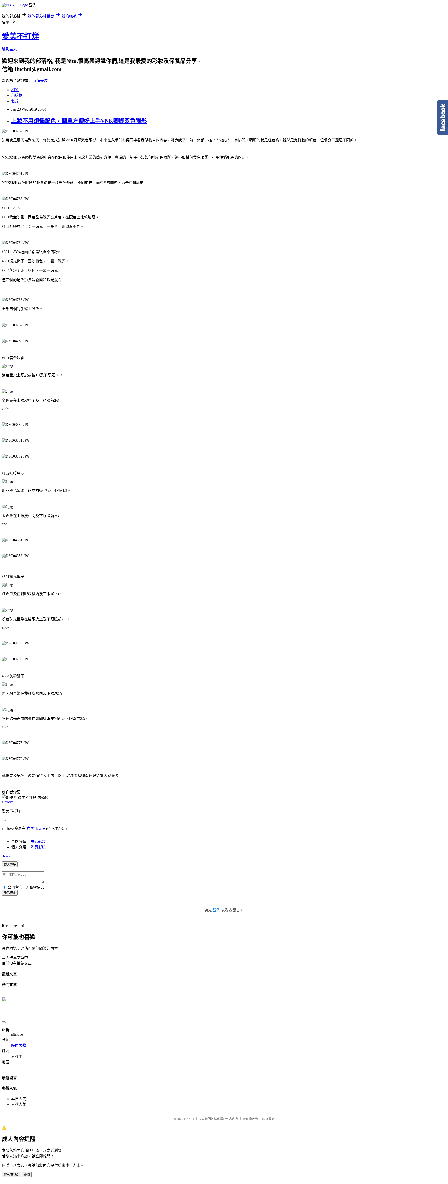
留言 (42, 828)
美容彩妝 (38, 842)
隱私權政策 (250, 1119)
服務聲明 (268, 1119)
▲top (6, 855)
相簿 (15, 90)
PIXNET (189, 1119)
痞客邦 (32, 828)
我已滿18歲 (11, 1175)
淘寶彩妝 (38, 847)
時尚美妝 (40, 80)
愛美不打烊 (20, 36)
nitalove (8, 802)
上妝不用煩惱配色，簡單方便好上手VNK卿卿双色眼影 (79, 121)
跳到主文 (9, 49)
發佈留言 (10, 893)
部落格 (16, 95)
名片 (15, 101)
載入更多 (10, 864)
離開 (27, 1175)
